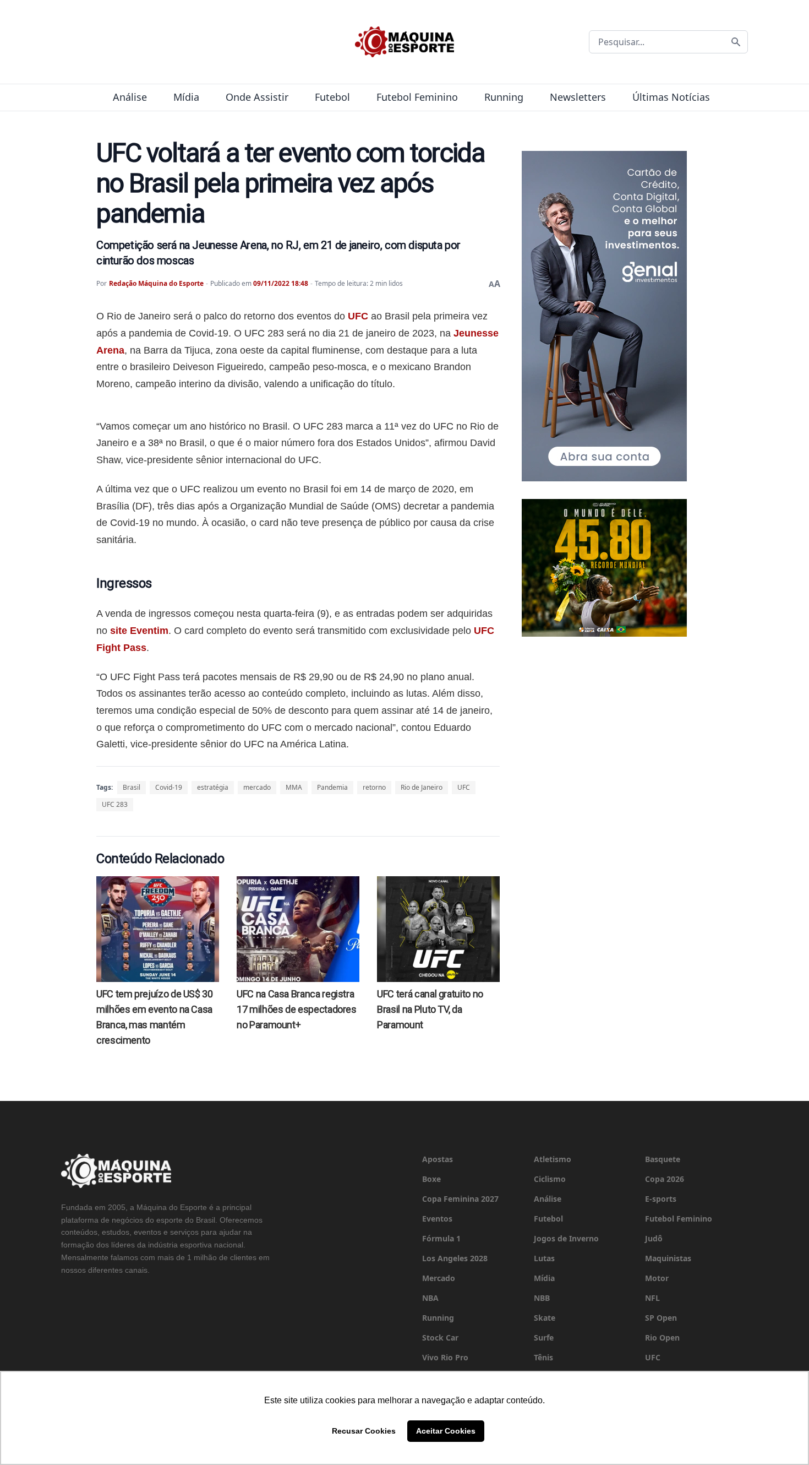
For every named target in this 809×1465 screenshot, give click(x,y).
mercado (257, 787)
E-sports (660, 1198)
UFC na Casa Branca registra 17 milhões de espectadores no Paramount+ (297, 1009)
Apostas (437, 1159)
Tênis (543, 1357)
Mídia (186, 97)
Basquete (662, 1159)
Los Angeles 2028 (455, 1258)
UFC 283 (115, 804)
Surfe (544, 1337)
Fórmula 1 (441, 1238)
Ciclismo (550, 1179)
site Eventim (139, 630)
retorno (374, 787)
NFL (652, 1298)
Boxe (431, 1179)
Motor (657, 1278)
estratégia (212, 787)
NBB (542, 1298)
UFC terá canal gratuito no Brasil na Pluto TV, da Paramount (430, 1009)
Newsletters (578, 97)
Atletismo (552, 1159)
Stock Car (440, 1337)
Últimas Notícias (671, 97)
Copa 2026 (664, 1179)
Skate (544, 1317)
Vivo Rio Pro (445, 1357)
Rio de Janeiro (421, 787)
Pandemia (332, 787)
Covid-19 (168, 787)
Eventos (437, 1218)
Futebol (332, 97)
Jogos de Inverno (566, 1238)
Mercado (438, 1278)
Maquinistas (668, 1258)
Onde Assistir (257, 97)
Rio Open (662, 1337)
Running (503, 97)
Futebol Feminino (417, 97)
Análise (130, 97)
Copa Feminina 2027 (460, 1198)
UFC (358, 316)
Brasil (131, 787)
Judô (654, 1238)
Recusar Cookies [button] (364, 1430)
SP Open (661, 1317)
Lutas (544, 1258)
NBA (430, 1298)
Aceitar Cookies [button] (445, 1430)
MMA (294, 787)
